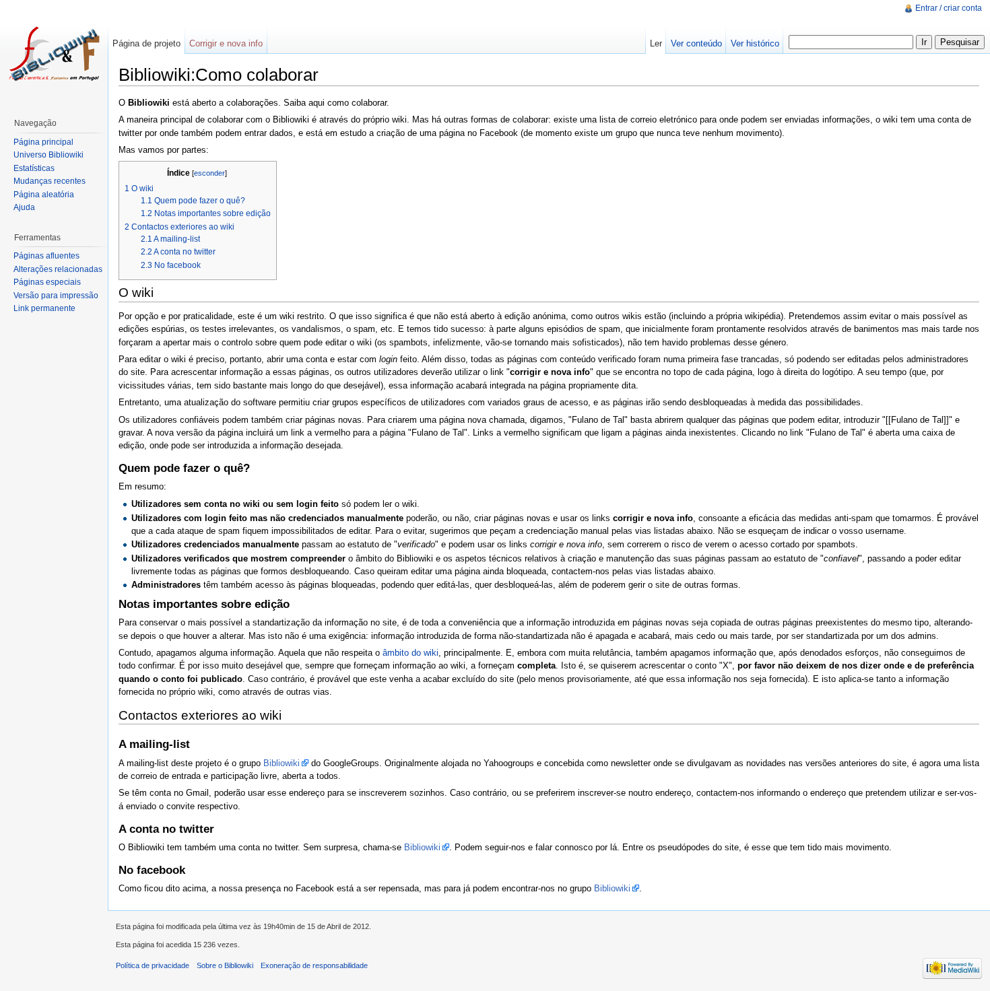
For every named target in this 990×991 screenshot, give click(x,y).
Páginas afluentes (46, 256)
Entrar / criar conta (948, 8)
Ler (656, 43)
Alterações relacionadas (57, 269)
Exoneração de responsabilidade (314, 965)
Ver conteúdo (696, 43)
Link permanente (44, 308)
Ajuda (24, 207)
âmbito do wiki (410, 653)
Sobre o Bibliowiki (225, 965)
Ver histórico (755, 43)
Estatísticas (34, 168)
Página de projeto (146, 43)
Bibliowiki (281, 763)
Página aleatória (43, 194)
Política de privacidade (152, 965)
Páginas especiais (47, 282)
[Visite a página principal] (54, 54)
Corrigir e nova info (226, 43)
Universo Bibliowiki (48, 155)
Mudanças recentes (49, 181)
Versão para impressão (55, 295)
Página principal (43, 142)
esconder (209, 173)
